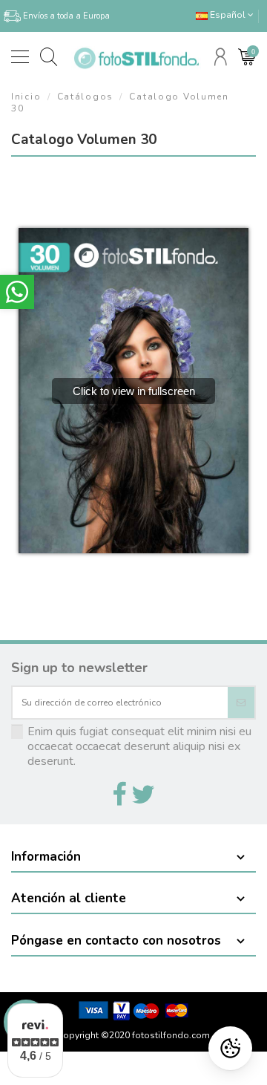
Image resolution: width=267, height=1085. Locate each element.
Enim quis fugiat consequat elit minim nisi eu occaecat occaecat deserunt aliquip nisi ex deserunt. (139, 746)
